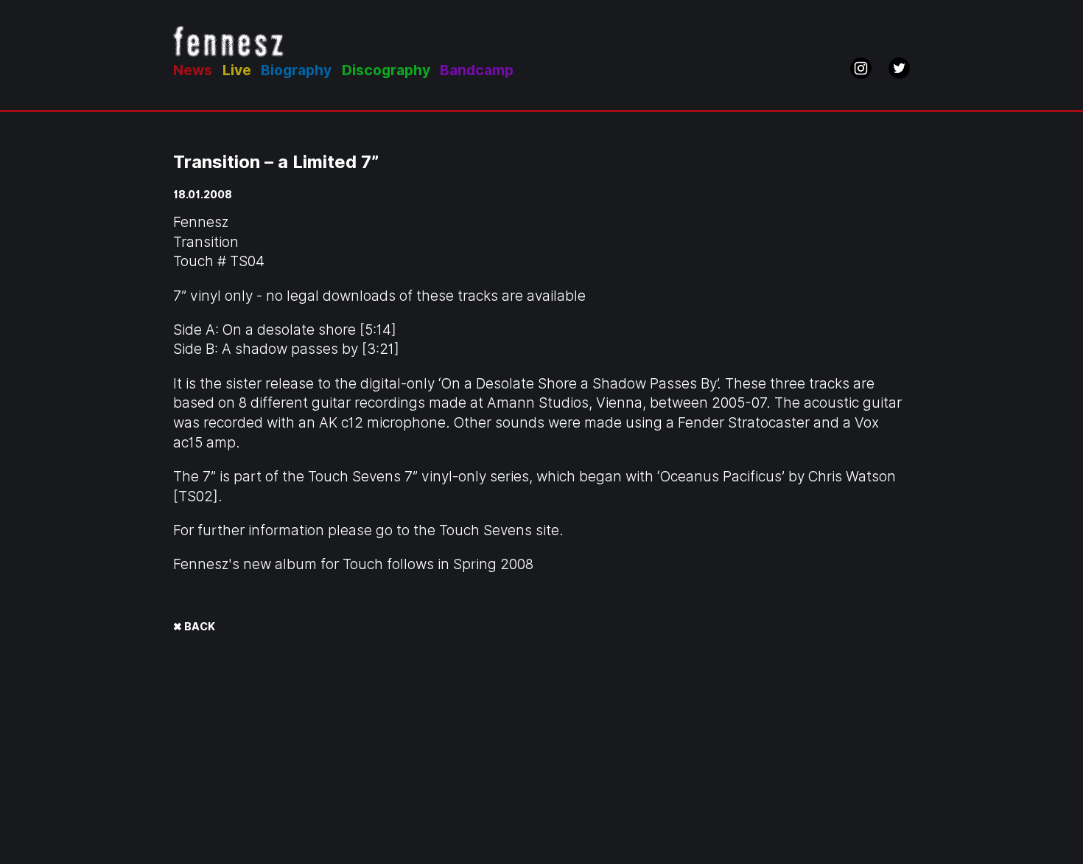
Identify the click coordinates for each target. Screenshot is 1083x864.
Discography (386, 70)
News (192, 70)
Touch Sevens (485, 530)
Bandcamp (477, 70)
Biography (296, 70)
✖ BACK (194, 626)
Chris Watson (852, 476)
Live (236, 70)
